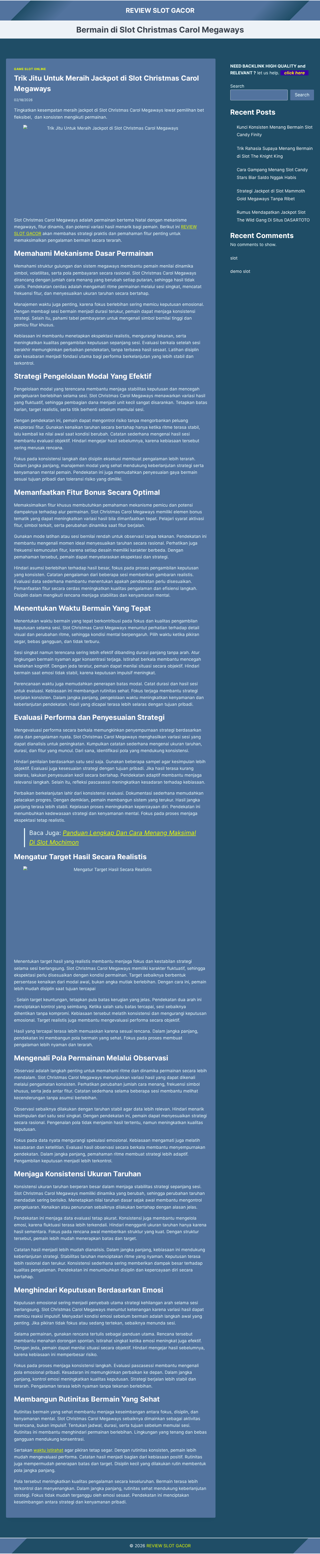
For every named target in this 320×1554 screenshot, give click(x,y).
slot (234, 258)
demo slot (240, 271)
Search (237, 86)
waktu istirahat (48, 1450)
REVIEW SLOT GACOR (168, 1545)
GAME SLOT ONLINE (30, 69)
